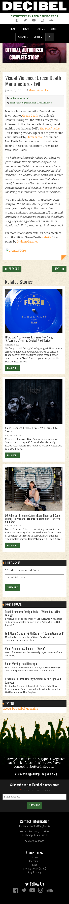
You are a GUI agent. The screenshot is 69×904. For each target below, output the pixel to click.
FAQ (34, 865)
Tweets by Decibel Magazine (20, 708)
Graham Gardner (27, 241)
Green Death (30, 115)
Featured (24, 98)
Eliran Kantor (35, 137)
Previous (13, 269)
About (37, 37)
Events (40, 28)
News (13, 28)
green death (29, 102)
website (46, 237)
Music (26, 28)
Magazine (22, 37)
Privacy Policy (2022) (34, 868)
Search (51, 40)
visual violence (44, 102)
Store (54, 28)
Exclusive (14, 98)
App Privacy (34, 872)
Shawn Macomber (39, 90)
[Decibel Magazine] (34, 5)
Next (58, 269)
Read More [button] (12, 367)
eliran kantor (16, 102)
